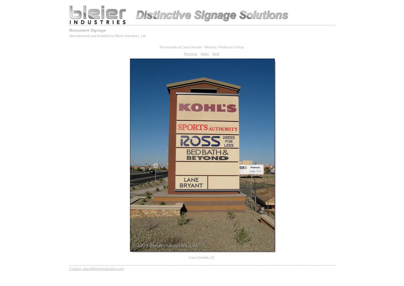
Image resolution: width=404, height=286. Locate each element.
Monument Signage (87, 30)
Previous (190, 54)
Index (205, 54)
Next (215, 54)
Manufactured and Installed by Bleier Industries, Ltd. (107, 36)
